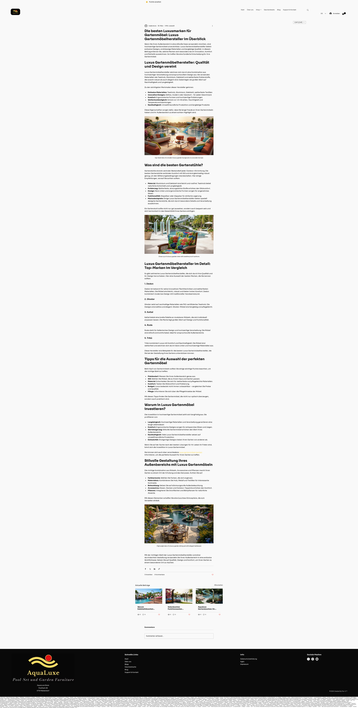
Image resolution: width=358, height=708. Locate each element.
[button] (344, 13)
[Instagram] (312, 659)
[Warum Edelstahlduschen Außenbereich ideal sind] (148, 596)
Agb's (242, 662)
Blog (126, 670)
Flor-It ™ (344, 691)
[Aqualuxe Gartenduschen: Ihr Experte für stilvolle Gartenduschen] (209, 596)
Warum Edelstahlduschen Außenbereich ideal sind (148, 608)
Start (126, 659)
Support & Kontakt (131, 672)
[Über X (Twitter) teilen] (150, 569)
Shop (127, 664)
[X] (308, 659)
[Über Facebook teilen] (145, 569)
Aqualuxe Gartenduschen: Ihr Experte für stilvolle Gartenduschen (206, 608)
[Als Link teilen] (159, 569)
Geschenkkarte (130, 667)
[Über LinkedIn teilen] (154, 569)
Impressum (244, 664)
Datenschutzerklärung (248, 659)
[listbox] (299, 22)
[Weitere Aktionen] (212, 26)
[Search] (308, 10)
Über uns (128, 662)
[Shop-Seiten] (260, 9)
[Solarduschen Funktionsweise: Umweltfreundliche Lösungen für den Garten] (179, 596)
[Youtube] (317, 659)
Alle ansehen (218, 585)
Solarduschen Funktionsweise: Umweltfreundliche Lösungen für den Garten (178, 608)
